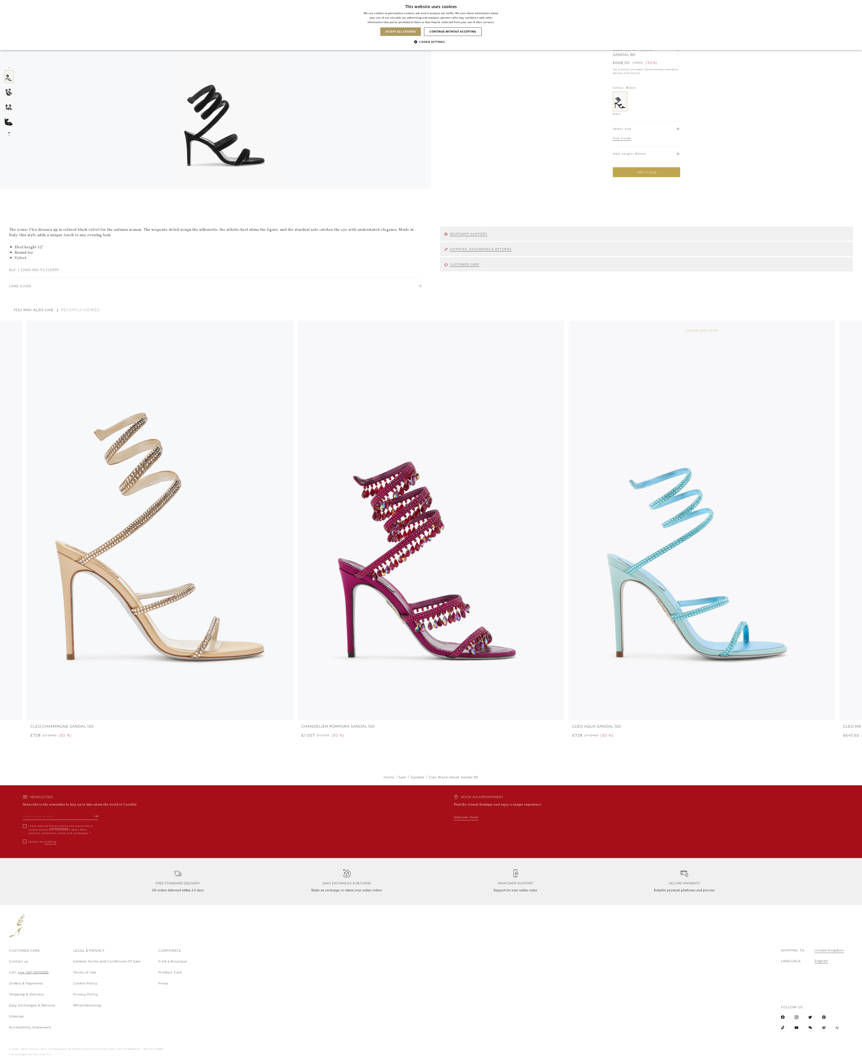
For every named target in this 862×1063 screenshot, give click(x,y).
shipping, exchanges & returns (481, 249)
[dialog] (431, 25)
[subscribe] (96, 816)
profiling (50, 841)
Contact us (18, 961)
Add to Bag (646, 172)
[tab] (35, 310)
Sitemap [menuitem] (16, 1016)
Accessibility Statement (30, 1027)
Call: (29, 972)
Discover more (466, 817)
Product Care (170, 972)
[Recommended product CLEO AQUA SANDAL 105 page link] (702, 520)
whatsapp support (468, 233)
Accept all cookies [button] (400, 31)
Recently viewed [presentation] (80, 310)
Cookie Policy (85, 983)
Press (163, 983)
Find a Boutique (172, 961)
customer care (464, 264)
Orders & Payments (26, 983)
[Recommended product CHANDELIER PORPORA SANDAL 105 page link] (431, 520)
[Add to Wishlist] (677, 52)
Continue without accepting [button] (452, 31)
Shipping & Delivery (26, 994)
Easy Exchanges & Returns (32, 1005)
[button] (431, 42)
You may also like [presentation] (33, 310)
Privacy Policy (59, 826)
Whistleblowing (87, 1005)
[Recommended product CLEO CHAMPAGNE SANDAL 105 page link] (160, 520)
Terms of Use (84, 972)
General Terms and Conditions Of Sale (107, 961)
